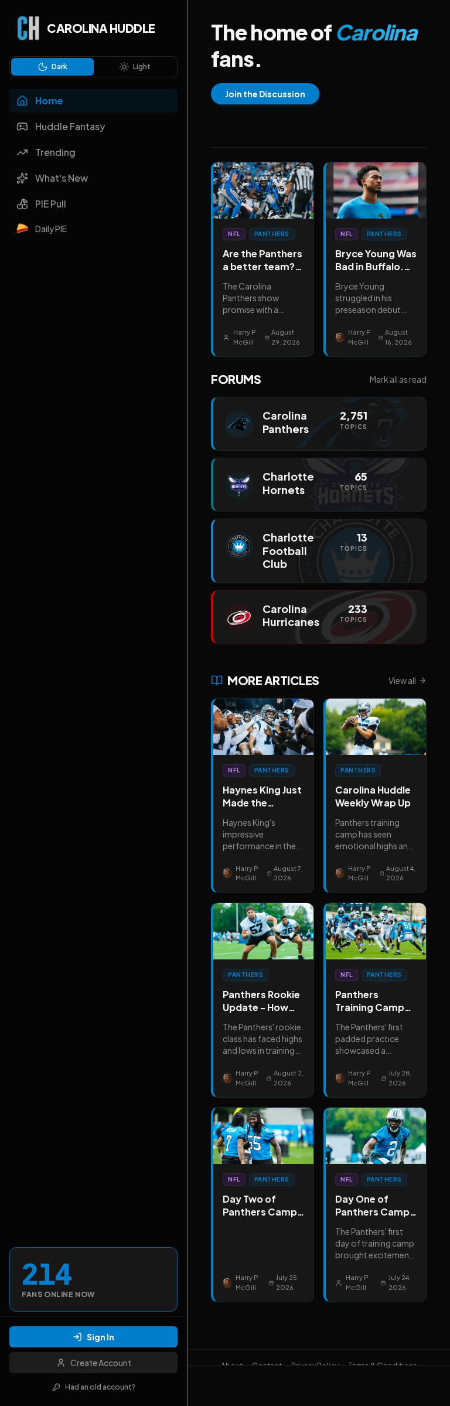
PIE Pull (50, 204)
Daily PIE (51, 228)
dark (59, 66)
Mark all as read (398, 379)
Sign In (100, 1337)
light (142, 66)
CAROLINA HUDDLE (101, 28)
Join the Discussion (265, 93)
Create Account (100, 1362)
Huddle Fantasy (70, 126)
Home (49, 100)
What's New (61, 178)
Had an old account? (100, 1387)
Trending (55, 152)
